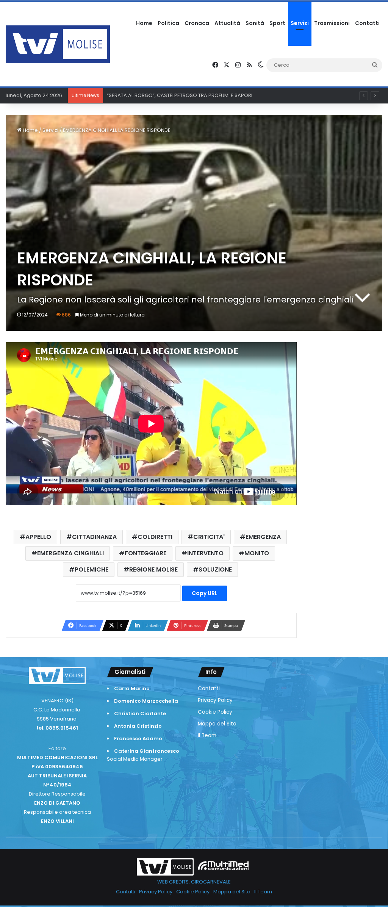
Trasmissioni (332, 23)
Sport (277, 23)
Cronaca (197, 23)
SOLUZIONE (215, 569)
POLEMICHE (91, 569)
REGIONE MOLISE (153, 569)
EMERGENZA (263, 537)
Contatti (367, 23)
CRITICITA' (209, 537)
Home (144, 23)
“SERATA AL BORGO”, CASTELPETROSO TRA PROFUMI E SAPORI (179, 95)
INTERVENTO (205, 553)
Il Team (207, 735)
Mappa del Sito (217, 723)
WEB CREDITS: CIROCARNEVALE (194, 881)
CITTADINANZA (94, 537)
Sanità (255, 23)
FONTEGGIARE (145, 553)
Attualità (227, 23)
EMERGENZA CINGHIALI (70, 553)
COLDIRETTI (155, 537)
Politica (168, 23)
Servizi (300, 23)
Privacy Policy (215, 700)
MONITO (256, 553)
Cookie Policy (215, 712)
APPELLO (38, 537)
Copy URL (204, 593)
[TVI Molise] (58, 44)
